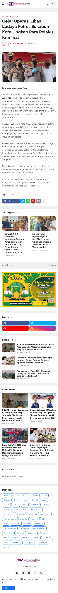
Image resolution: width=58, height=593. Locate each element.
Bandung (25, 495)
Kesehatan (33, 514)
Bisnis (35, 495)
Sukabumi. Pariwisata (12, 542)
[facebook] (15, 323)
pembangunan (10, 528)
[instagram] (42, 328)
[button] (3, 4)
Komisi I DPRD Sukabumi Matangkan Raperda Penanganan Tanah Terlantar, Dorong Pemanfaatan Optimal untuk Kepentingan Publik (14, 243)
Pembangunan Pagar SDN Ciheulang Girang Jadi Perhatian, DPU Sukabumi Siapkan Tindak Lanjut (34, 373)
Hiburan (45, 505)
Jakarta (24, 509)
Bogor (44, 495)
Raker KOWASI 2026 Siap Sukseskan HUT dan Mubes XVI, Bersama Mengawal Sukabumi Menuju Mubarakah (14, 450)
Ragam (15, 538)
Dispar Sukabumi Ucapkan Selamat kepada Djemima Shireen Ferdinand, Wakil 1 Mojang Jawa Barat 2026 (43, 414)
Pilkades (43, 533)
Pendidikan (8, 533)
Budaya (7, 500)
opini (6, 524)
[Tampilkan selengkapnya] (43, 201)
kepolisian (20, 514)
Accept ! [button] (8, 588)
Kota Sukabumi (10, 519)
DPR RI (6, 505)
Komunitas (45, 514)
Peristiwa (20, 533)
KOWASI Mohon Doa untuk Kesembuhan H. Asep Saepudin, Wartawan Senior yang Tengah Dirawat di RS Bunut (36, 346)
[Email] (38, 201)
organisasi (16, 524)
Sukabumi (35, 538)
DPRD (24, 505)
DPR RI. (15, 505)
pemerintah (24, 528)
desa (44, 500)
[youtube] (15, 328)
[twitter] (42, 323)
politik (6, 538)
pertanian (32, 533)
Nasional (34, 519)
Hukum (14, 16)
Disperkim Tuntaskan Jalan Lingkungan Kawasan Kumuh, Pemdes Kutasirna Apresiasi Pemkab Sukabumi (34, 360)
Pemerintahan (39, 528)
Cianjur (17, 500)
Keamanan (8, 514)
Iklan (16, 509)
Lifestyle (23, 519)
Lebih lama (49, 265)
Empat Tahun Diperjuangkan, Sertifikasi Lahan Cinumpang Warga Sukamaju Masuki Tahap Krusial (41, 240)
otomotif (27, 524)
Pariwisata (39, 524)
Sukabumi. (47, 538)
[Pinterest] (33, 201)
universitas (43, 542)
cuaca (26, 500)
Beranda (6, 16)
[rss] (41, 573)
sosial (24, 538)
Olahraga (46, 519)
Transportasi (30, 542)
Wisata (6, 547)
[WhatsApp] (28, 201)
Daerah (35, 500)
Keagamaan (36, 509)
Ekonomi (34, 505)
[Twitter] (22, 201)
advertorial (8, 495)
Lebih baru (8, 265)
